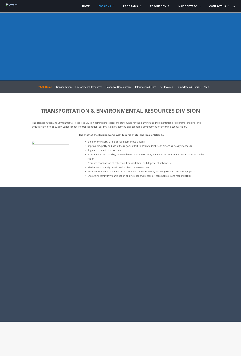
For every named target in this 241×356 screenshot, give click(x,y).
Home (86, 6)
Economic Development (118, 87)
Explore (42, 348)
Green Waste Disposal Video (157, 240)
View (164, 348)
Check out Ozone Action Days (158, 251)
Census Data (146, 216)
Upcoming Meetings (151, 210)
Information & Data (145, 87)
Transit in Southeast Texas (156, 228)
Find (103, 348)
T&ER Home (45, 87)
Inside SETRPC (187, 6)
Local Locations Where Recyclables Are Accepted (172, 245)
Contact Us (217, 6)
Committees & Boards (189, 87)
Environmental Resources (88, 87)
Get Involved (166, 87)
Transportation (64, 87)
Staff (206, 87)
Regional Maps (148, 222)
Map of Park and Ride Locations (160, 257)
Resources (158, 6)
